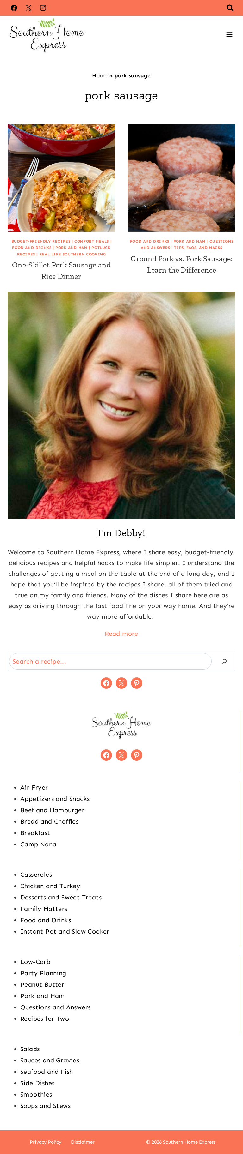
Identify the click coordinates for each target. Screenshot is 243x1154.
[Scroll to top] (227, 1128)
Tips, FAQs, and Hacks (198, 247)
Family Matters (43, 908)
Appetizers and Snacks (55, 798)
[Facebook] (14, 8)
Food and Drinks (31, 247)
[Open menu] (229, 35)
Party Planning (43, 973)
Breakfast (35, 833)
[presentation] (61, 178)
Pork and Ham (71, 247)
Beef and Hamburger (52, 810)
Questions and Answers (55, 1007)
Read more (121, 633)
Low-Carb (35, 961)
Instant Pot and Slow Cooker (64, 931)
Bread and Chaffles (49, 821)
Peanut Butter (42, 984)
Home (100, 75)
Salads (30, 1049)
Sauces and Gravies (49, 1060)
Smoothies (36, 1094)
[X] (28, 8)
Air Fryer (34, 787)
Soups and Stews (45, 1105)
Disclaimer (83, 1142)
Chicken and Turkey (50, 886)
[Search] (224, 661)
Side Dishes (37, 1083)
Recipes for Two (44, 1018)
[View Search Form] (230, 8)
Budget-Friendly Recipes (41, 241)
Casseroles (36, 874)
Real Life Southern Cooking (72, 254)
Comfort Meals (91, 241)
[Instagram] (43, 8)
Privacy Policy (45, 1142)
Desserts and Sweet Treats (61, 897)
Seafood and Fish (46, 1071)
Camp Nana (38, 844)
